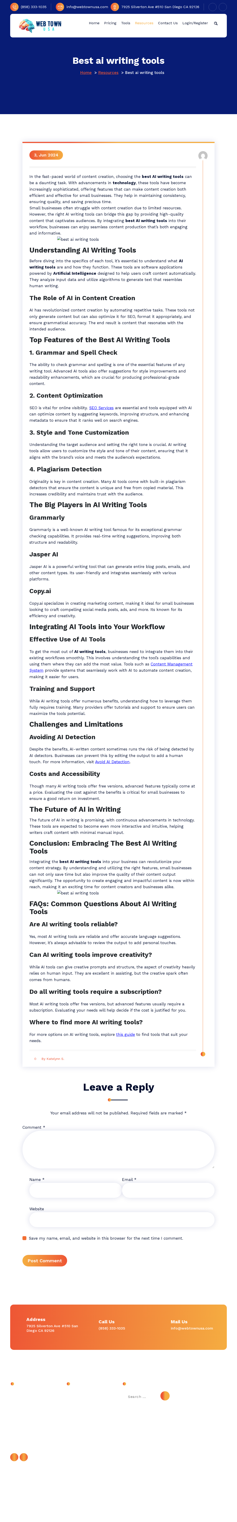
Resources (108, 72)
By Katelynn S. (52, 1059)
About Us (78, 1395)
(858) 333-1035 (34, 7)
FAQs (74, 1416)
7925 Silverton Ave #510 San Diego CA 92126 (160, 7)
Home (86, 72)
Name (36, 1179)
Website (36, 1209)
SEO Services (101, 408)
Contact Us (80, 1405)
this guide (125, 1034)
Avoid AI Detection (112, 761)
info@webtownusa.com (87, 7)
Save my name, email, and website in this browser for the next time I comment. (106, 1238)
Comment (33, 1127)
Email (129, 1179)
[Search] (165, 1395)
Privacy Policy (82, 1426)
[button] (216, 23)
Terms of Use (82, 1437)
